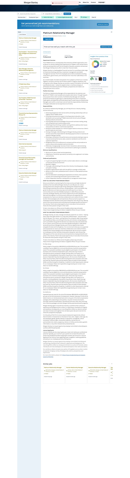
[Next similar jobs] (112, 364)
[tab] (47, 52)
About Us (86, 2)
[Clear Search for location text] (61, 14)
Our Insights (67, 2)
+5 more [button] (64, 35)
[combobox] (29, 14)
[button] (22, 17)
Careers (93, 2)
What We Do (77, 2)
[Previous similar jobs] (109, 364)
